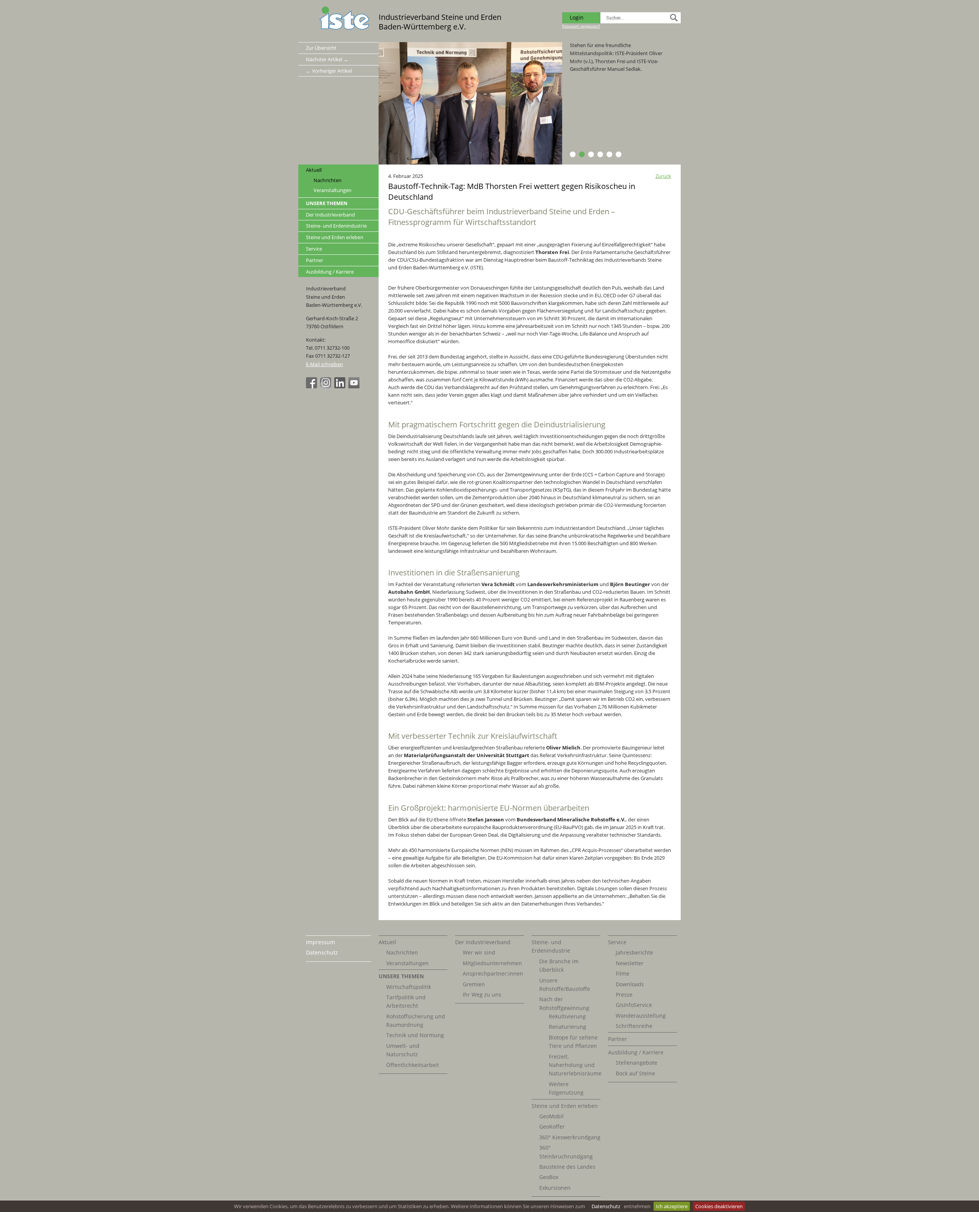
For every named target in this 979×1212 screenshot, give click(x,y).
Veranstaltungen (332, 190)
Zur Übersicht (321, 47)
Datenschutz (606, 1206)
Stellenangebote (636, 1062)
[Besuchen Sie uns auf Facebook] (312, 386)
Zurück (663, 176)
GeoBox (548, 1177)
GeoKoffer (552, 1126)
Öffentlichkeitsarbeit (412, 1065)
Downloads (630, 984)
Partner (314, 260)
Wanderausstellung (641, 1015)
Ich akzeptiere (672, 1206)
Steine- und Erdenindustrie (336, 225)
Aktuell (314, 169)
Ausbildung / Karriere (330, 271)
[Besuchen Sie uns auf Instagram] (326, 386)
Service (314, 248)
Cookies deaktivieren (719, 1206)
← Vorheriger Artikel (329, 70)
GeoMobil (551, 1116)
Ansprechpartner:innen (493, 973)
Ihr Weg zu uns (482, 994)
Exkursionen (555, 1187)
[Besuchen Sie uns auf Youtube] (354, 386)
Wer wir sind (479, 952)
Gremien (474, 984)
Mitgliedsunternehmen (492, 963)
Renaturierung (567, 1026)
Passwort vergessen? (581, 26)
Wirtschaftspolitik (408, 986)
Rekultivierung (567, 1016)
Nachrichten (328, 180)
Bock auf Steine (635, 1073)
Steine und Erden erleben (334, 237)
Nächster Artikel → (327, 59)
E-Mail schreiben (324, 364)
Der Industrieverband (330, 214)
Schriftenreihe (634, 1026)
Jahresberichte (634, 952)
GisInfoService (634, 1004)
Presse (624, 994)
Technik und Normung (415, 1035)
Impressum (320, 942)
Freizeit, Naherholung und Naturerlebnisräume (575, 1065)
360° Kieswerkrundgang (569, 1137)
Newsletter (630, 963)
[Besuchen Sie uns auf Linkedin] (340, 386)
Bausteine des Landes (567, 1166)
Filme (622, 973)
